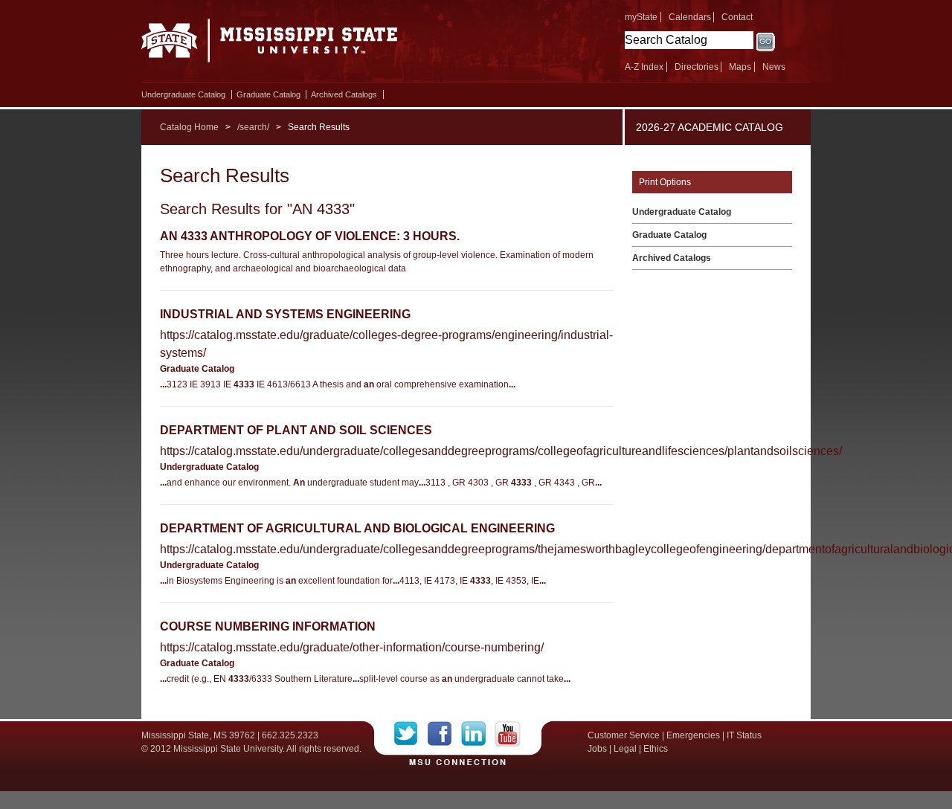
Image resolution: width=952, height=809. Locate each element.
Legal (625, 749)
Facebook (444, 734)
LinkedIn (478, 734)
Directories (696, 67)
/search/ (253, 127)
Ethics (655, 749)
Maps (740, 67)
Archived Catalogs (344, 94)
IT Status (744, 735)
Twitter (411, 734)
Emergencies (693, 735)
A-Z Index (644, 67)
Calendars (690, 17)
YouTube (508, 734)
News (773, 67)
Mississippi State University (269, 44)
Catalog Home (189, 127)
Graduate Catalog (268, 94)
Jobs (597, 749)
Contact (737, 17)
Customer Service (624, 735)
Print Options (665, 182)
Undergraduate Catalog (183, 94)
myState (641, 17)
